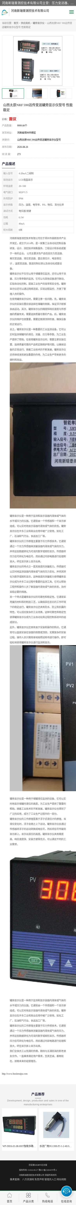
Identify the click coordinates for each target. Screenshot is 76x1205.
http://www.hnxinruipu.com (14, 1073)
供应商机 (25, 23)
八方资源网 (28, 1179)
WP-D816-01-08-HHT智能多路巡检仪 (21, 1146)
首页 (16, 23)
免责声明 (39, 1179)
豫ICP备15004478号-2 (48, 1170)
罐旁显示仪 (38, 23)
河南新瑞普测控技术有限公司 (31, 1175)
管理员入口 (50, 1179)
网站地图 (61, 1179)
